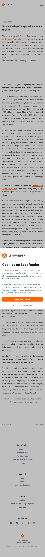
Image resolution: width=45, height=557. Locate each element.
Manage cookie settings (22, 305)
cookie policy (11, 290)
